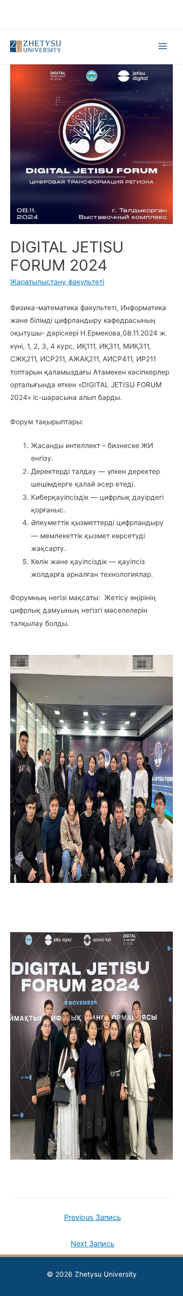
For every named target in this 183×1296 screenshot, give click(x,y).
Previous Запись (92, 1217)
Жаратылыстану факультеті (57, 282)
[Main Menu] (162, 46)
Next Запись (92, 1243)
